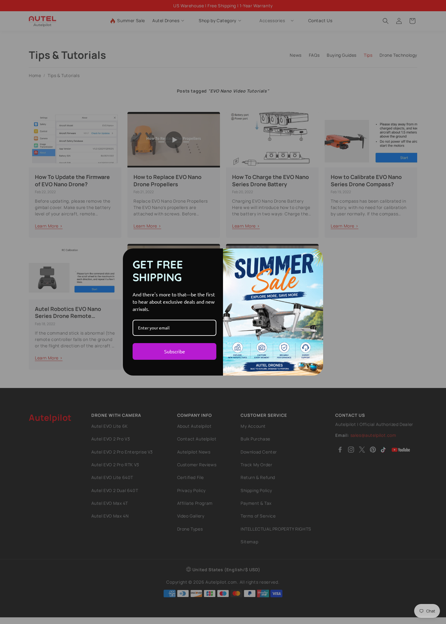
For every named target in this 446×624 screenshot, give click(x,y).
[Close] (316, 255)
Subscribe (174, 351)
